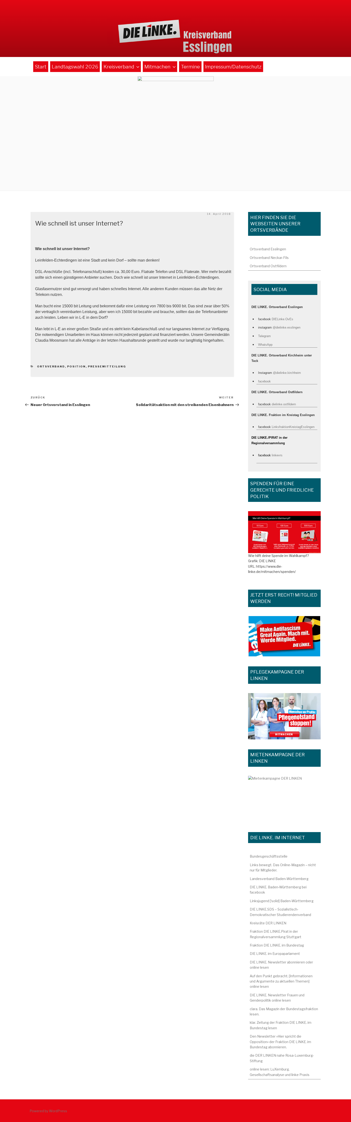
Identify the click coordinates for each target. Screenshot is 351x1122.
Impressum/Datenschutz (233, 67)
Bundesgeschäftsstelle (268, 856)
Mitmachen (157, 67)
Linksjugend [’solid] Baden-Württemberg (282, 901)
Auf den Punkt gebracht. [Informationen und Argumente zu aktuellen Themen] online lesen (281, 981)
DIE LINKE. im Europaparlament (275, 954)
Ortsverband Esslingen (268, 249)
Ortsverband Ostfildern (268, 266)
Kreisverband (119, 67)
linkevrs (277, 455)
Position (76, 366)
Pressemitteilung (107, 366)
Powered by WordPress (48, 1111)
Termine (190, 67)
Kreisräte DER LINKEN (268, 923)
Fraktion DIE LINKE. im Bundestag (277, 945)
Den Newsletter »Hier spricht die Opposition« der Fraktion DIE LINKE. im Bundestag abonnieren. (280, 1041)
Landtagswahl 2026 (75, 67)
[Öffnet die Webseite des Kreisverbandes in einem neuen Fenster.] (284, 532)
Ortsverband (51, 366)
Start (40, 67)
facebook (264, 381)
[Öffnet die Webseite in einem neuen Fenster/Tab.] (284, 636)
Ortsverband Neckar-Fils (269, 258)
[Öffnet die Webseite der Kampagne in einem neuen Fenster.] (284, 716)
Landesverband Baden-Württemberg (279, 879)
